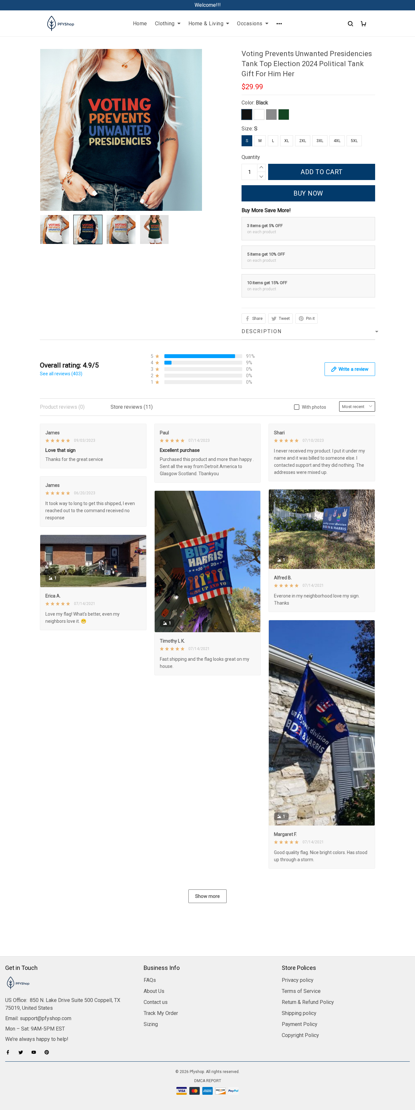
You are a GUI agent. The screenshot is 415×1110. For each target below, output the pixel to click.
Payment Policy (299, 1024)
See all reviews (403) (61, 373)
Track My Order (161, 1013)
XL (286, 141)
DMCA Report (207, 1081)
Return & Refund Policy (308, 1002)
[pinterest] (48, 1052)
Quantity (251, 157)
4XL (337, 141)
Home (140, 23)
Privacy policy (298, 980)
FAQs (150, 980)
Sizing (151, 1024)
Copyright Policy (300, 1035)
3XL (319, 141)
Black (262, 103)
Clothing (165, 23)
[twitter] (22, 1052)
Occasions (250, 23)
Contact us (156, 1002)
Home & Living (206, 23)
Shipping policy (299, 1013)
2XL (302, 141)
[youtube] (35, 1052)
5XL (354, 141)
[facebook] (9, 1052)
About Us (154, 991)
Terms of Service (301, 991)
